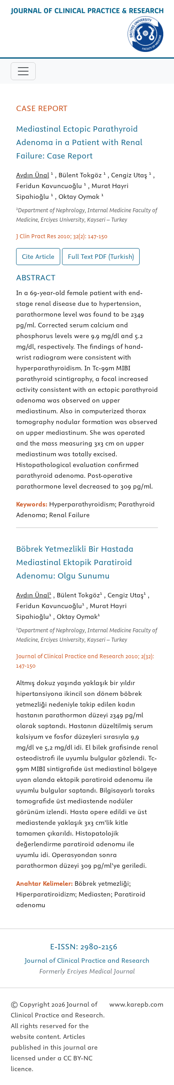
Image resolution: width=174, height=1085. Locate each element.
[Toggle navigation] (23, 71)
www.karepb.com (136, 1004)
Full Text (101, 257)
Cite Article (38, 257)
